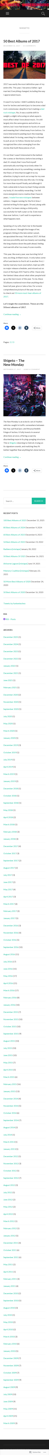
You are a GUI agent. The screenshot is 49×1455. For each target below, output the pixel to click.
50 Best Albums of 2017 (21, 41)
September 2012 (10, 1178)
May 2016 (8, 976)
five (17, 197)
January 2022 (9, 666)
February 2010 (10, 1343)
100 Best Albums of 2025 (14, 520)
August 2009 (9, 1387)
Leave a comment (32, 369)
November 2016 (10, 932)
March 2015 (9, 1077)
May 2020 (8, 723)
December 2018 (10, 788)
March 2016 (9, 990)
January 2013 (9, 1149)
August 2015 (9, 1041)
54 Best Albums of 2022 (14, 542)
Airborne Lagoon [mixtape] (15, 563)
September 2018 (10, 803)
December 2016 (10, 925)
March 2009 (9, 1423)
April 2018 (8, 817)
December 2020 (10, 694)
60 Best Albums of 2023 (14, 534)
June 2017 (8, 882)
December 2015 (10, 1012)
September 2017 (10, 860)
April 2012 (8, 1214)
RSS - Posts (11, 619)
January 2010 (9, 1351)
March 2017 (9, 904)
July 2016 (7, 961)
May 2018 (8, 810)
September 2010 (10, 1300)
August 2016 (9, 954)
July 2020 (7, 716)
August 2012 (9, 1185)
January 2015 (9, 1091)
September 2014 (10, 1120)
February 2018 (10, 831)
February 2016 (10, 997)
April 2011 (8, 1271)
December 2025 (10, 637)
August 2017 (9, 868)
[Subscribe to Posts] (4, 619)
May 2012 (8, 1206)
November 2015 (10, 1019)
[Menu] (7, 13)
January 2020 (9, 738)
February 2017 (10, 911)
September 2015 (10, 1033)
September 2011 (10, 1257)
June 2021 (8, 680)
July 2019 (7, 759)
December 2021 (10, 673)
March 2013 (9, 1142)
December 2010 (10, 1293)
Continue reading (12, 314)
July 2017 (7, 875)
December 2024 (10, 644)
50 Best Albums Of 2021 (14, 556)
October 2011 (9, 1250)
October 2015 (9, 1026)
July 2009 (7, 1394)
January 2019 (9, 781)
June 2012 (8, 1199)
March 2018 (9, 824)
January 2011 (9, 1286)
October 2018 (9, 795)
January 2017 (9, 918)
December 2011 (10, 1243)
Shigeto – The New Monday (13, 362)
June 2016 (8, 968)
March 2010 (9, 1336)
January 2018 (9, 839)
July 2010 (7, 1315)
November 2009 (10, 1365)
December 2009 (10, 1358)
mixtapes (27, 197)
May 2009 (8, 1408)
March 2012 (9, 1221)
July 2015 (7, 1048)
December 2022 (10, 658)
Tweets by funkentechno (14, 603)
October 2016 (9, 940)
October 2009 (9, 1372)
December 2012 (10, 1156)
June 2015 (8, 1055)
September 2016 (10, 947)
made (12, 197)
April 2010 (8, 1329)
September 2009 (10, 1380)
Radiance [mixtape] (12, 549)
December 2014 (10, 1098)
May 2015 (8, 1062)
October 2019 (9, 752)
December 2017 (10, 846)
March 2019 (9, 774)
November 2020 (10, 702)
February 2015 (10, 1084)
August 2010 (9, 1308)
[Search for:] (24, 501)
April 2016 (8, 983)
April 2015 (8, 1069)
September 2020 (10, 709)
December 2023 (10, 651)
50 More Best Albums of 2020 (17, 581)
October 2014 (9, 1113)
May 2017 (8, 889)
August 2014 (9, 1127)
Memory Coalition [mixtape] (16, 570)
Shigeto (13, 443)
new (21, 197)
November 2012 (10, 1163)
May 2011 (8, 1264)
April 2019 (8, 766)
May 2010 (8, 1322)
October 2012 (9, 1170)
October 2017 (9, 853)
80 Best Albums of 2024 (14, 527)
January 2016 (9, 1005)
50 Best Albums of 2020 (14, 592)
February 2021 (10, 687)
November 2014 (10, 1106)
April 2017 (8, 896)
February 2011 (10, 1279)
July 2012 (7, 1192)
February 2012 (10, 1228)
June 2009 (8, 1401)
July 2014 (7, 1134)
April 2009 (8, 1416)
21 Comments (29, 46)
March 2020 (9, 731)
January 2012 (9, 1235)
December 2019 (10, 745)
